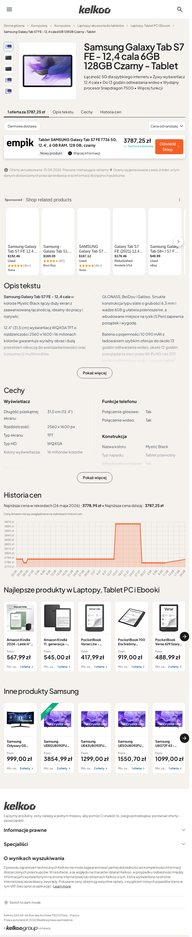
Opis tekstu (63, 111)
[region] (94, 637)
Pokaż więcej (95, 372)
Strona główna (14, 25)
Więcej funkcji (150, 87)
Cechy (87, 111)
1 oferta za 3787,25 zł (26, 111)
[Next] (184, 636)
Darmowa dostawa (22, 126)
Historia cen (110, 111)
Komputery (39, 25)
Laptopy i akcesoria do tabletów (101, 25)
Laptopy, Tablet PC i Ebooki (150, 25)
